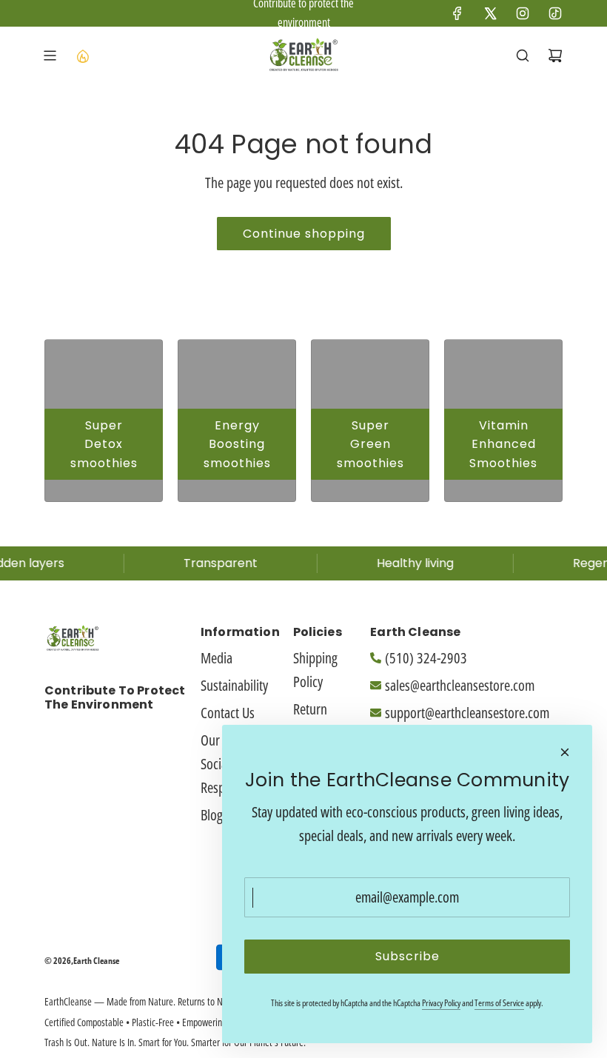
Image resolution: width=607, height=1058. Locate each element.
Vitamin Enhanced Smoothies (503, 444)
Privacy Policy (441, 1003)
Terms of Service (499, 1003)
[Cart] (555, 55)
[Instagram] (522, 13)
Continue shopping (304, 233)
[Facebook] (457, 13)
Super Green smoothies (370, 444)
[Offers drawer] (82, 55)
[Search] (522, 55)
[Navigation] (49, 55)
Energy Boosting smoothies (237, 444)
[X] (490, 13)
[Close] (565, 752)
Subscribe (407, 956)
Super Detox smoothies (104, 444)
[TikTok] (555, 13)
